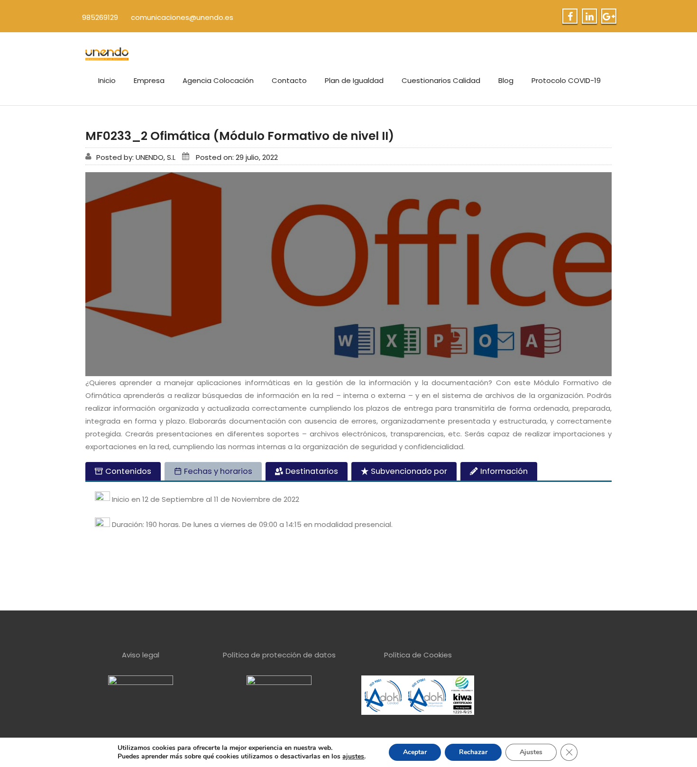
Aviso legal (140, 655)
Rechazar (473, 752)
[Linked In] (590, 16)
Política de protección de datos (279, 655)
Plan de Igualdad (354, 80)
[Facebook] (570, 16)
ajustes (353, 756)
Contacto (289, 80)
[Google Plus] (609, 16)
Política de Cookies (418, 655)
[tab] (123, 471)
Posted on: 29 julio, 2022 (237, 157)
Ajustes (531, 752)
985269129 (100, 17)
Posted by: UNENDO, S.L (135, 157)
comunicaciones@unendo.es (182, 17)
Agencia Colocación (218, 80)
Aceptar (415, 752)
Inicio (107, 80)
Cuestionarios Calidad (441, 80)
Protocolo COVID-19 (566, 80)
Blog (506, 80)
